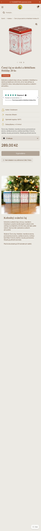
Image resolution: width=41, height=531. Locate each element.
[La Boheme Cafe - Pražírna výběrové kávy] (20, 7)
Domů (3, 18)
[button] (38, 7)
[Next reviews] (38, 97)
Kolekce (9, 18)
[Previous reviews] (3, 97)
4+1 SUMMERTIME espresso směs (20, 2)
